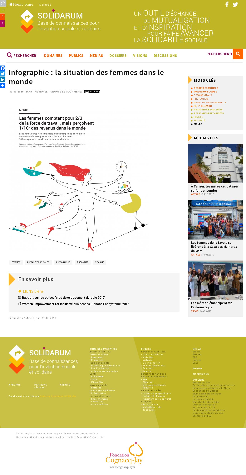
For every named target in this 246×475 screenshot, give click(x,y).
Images (197, 359)
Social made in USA (204, 407)
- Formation (96, 401)
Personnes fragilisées (153, 351)
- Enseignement (99, 398)
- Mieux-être (97, 382)
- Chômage (147, 382)
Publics (76, 55)
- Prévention (97, 376)
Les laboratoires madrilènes (209, 410)
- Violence (147, 359)
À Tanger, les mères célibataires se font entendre (215, 188)
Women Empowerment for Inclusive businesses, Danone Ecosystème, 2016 (75, 304)
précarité (82, 262)
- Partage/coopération (102, 390)
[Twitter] (2, 74)
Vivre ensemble (98, 384)
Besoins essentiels (100, 351)
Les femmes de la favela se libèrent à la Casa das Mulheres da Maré (214, 246)
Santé (93, 373)
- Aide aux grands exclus (104, 371)
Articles (197, 354)
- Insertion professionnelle (105, 365)
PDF (195, 357)
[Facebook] (2, 68)
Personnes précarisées (154, 376)
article (195, 194)
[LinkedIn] (2, 79)
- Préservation (98, 393)
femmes (16, 262)
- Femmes (147, 368)
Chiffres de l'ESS (202, 415)
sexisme (99, 262)
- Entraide (95, 387)
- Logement (96, 357)
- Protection (96, 359)
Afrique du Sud (201, 382)
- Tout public (148, 409)
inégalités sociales (38, 262)
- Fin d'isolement (99, 368)
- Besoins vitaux (99, 354)
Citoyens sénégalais (204, 404)
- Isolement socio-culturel (156, 398)
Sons (195, 362)
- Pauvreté (147, 387)
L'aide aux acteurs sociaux (208, 412)
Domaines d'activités (103, 348)
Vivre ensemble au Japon (207, 393)
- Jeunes (146, 371)
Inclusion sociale (99, 362)
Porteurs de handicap (153, 373)
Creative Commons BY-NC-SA (58, 396)
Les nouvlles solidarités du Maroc (212, 388)
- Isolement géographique (156, 393)
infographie (63, 262)
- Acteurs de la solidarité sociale (151, 405)
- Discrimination (150, 362)
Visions (140, 55)
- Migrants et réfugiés (153, 384)
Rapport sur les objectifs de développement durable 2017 (63, 297)
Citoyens (146, 401)
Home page (23, 4)
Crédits (65, 384)
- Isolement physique (153, 395)
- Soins (93, 379)
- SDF (144, 379)
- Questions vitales (152, 354)
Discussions (165, 55)
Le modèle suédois (203, 399)
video (194, 310)
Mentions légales (40, 386)
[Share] (2, 85)
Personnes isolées (151, 390)
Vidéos (196, 351)
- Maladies (147, 357)
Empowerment (201, 396)
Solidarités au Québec (205, 390)
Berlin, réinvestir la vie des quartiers (214, 385)
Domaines (53, 55)
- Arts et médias (99, 404)
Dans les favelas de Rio (206, 401)
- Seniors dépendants (153, 365)
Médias (96, 55)
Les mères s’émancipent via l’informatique (211, 305)
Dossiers (118, 55)
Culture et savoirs (100, 395)
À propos (45, 4)
